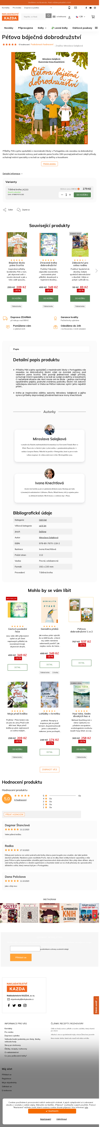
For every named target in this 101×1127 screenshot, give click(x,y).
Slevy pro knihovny (13, 1045)
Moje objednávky (9, 1082)
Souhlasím (53, 1111)
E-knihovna (7, 1090)
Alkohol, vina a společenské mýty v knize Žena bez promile (72, 1035)
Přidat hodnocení (14, 814)
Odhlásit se (7, 1086)
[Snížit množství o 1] (62, 195)
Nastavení (45, 1119)
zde (86, 1107)
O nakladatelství (12, 1052)
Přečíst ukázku (49, 164)
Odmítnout (61, 1119)
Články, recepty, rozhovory (16, 1049)
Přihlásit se (20, 957)
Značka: (69, 45)
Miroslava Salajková (48, 537)
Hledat (49, 15)
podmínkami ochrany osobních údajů (54, 949)
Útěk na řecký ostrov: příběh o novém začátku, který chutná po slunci (72, 1030)
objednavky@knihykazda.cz (22, 999)
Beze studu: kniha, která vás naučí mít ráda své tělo (70, 1038)
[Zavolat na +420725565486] (70, 7)
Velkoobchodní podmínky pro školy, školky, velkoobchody (23, 1040)
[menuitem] (9, 27)
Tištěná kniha (16, 306)
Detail (17, 667)
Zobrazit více (49, 769)
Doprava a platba (31, 8)
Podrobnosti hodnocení (42, 44)
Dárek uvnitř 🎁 (96, 1005)
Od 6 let (43, 520)
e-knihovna (61, 16)
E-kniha (55, 672)
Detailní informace (11, 173)
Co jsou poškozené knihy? (16, 1056)
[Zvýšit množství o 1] (70, 195)
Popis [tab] (16, 349)
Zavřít (41, 208)
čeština (42, 531)
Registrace (6, 1078)
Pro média (17, 8)
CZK (81, 16)
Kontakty (6, 8)
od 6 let (42, 525)
